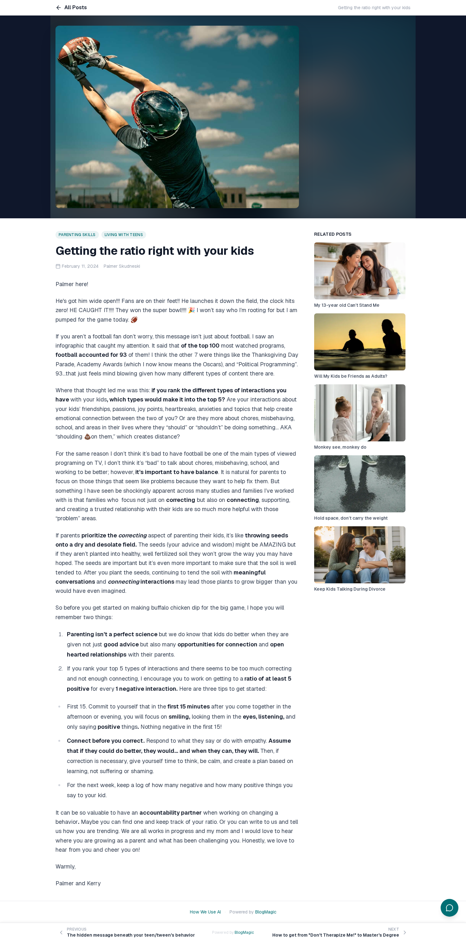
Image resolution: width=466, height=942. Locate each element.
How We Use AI (205, 912)
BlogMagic (265, 912)
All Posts (75, 7)
